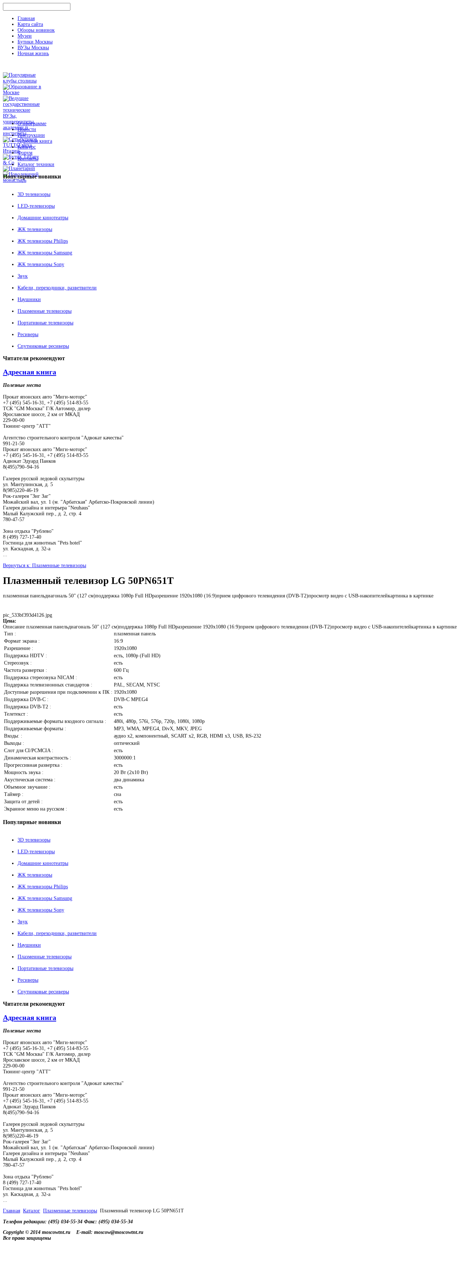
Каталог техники (36, 164)
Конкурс (27, 147)
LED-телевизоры (36, 206)
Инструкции (31, 135)
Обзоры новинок (36, 30)
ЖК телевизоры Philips (43, 241)
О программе (32, 123)
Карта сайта (30, 24)
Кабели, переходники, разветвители (57, 288)
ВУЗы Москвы (33, 47)
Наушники (29, 299)
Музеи (25, 36)
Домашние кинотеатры (43, 217)
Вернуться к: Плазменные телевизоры (44, 565)
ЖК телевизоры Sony (41, 264)
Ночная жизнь (33, 53)
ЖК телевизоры (35, 229)
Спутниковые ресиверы (43, 346)
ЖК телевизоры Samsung (45, 252)
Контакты (28, 158)
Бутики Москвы (35, 42)
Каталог (31, 1210)
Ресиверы (28, 334)
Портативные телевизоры (45, 323)
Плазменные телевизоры (45, 311)
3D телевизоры (34, 194)
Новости (27, 129)
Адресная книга (35, 141)
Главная (26, 18)
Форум (25, 152)
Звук (23, 276)
